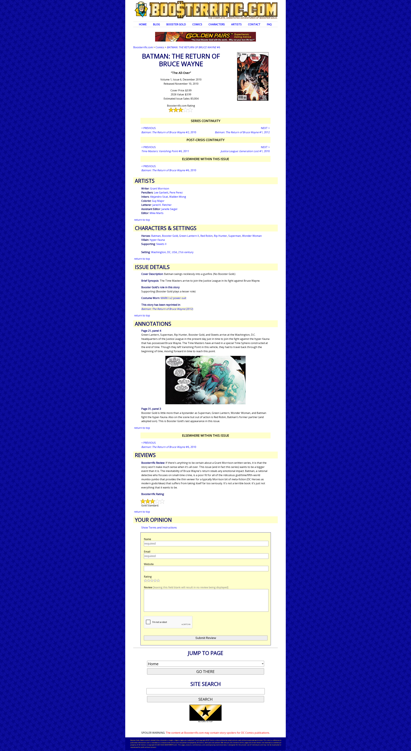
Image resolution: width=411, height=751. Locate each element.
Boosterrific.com (143, 47)
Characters (217, 24)
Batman (156, 236)
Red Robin (206, 236)
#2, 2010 (168, 132)
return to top (142, 220)
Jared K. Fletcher (162, 205)
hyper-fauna (157, 240)
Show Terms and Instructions (159, 527)
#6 (193, 47)
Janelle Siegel (169, 209)
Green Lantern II (189, 236)
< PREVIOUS (148, 128)
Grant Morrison (159, 188)
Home (143, 24)
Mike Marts (156, 213)
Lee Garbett (161, 192)
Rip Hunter (220, 236)
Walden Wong (177, 196)
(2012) (167, 309)
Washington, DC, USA (164, 252)
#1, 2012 (242, 132)
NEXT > (265, 128)
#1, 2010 (245, 151)
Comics (197, 24)
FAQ (269, 24)
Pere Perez (176, 192)
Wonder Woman (252, 236)
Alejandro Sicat (159, 196)
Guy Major (158, 201)
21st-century (185, 252)
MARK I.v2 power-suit (173, 298)
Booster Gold (176, 24)
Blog (156, 24)
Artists (236, 24)
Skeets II (161, 244)
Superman (234, 236)
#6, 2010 (168, 170)
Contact (254, 24)
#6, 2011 (165, 151)
